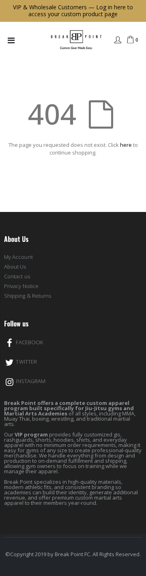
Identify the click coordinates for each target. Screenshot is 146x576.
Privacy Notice (21, 286)
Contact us (17, 276)
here (126, 144)
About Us (15, 266)
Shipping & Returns (27, 295)
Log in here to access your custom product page (80, 10)
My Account (18, 256)
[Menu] (11, 40)
